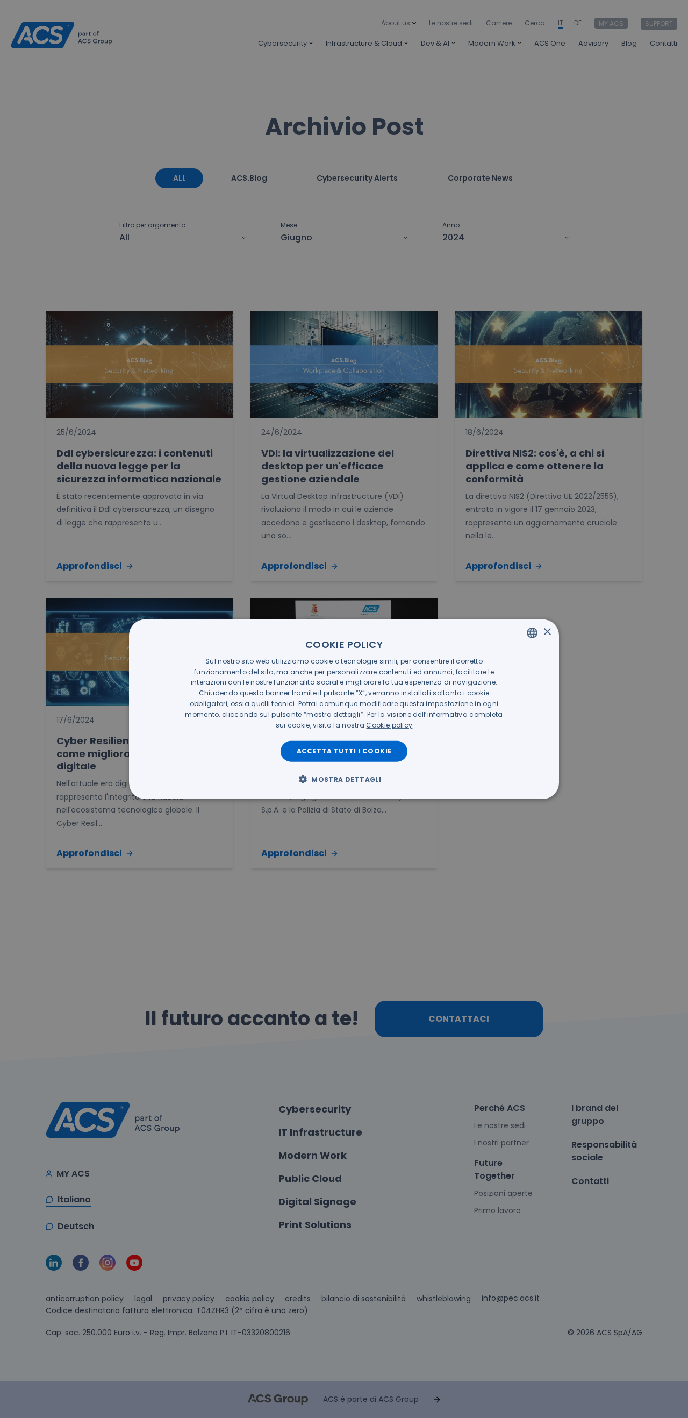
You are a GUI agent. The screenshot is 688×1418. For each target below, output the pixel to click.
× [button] (547, 632)
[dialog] (344, 709)
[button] (344, 779)
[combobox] (532, 632)
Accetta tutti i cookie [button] (344, 751)
